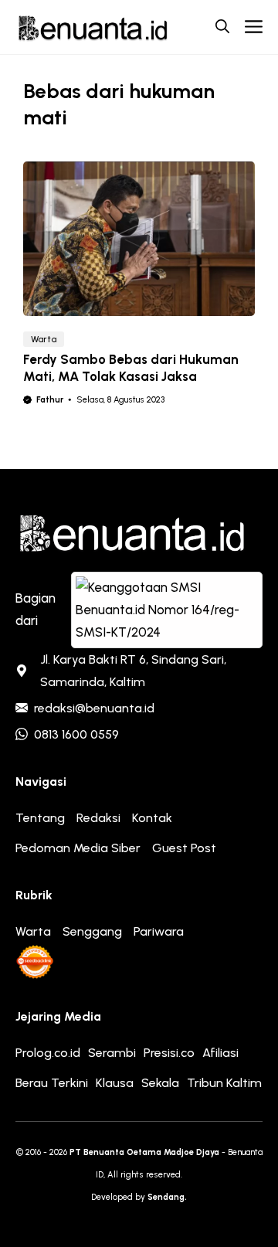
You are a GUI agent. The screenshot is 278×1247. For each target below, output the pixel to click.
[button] (222, 27)
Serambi (112, 1052)
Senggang (92, 931)
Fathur (49, 400)
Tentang (40, 817)
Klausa (115, 1082)
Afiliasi (220, 1052)
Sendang (166, 1197)
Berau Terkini (51, 1082)
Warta (43, 339)
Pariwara (159, 931)
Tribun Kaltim (224, 1082)
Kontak (152, 817)
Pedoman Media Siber (78, 848)
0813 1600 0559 (76, 734)
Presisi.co (169, 1052)
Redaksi (98, 817)
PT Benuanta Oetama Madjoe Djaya (144, 1152)
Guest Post (184, 848)
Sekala (160, 1082)
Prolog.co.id (47, 1052)
